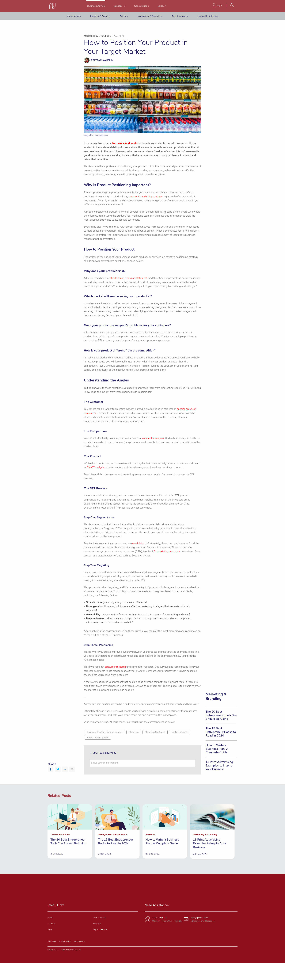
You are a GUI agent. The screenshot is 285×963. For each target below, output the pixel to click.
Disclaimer (52, 941)
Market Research (179, 732)
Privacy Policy (65, 941)
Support (162, 6)
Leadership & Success (208, 16)
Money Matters (74, 16)
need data (138, 543)
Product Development (98, 737)
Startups (124, 16)
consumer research (115, 667)
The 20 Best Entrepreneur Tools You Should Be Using (221, 715)
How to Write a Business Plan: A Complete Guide (217, 748)
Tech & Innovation (180, 16)
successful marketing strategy (145, 196)
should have (117, 278)
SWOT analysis (95, 467)
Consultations (141, 6)
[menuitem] (96, 6)
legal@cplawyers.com (199, 917)
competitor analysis (153, 438)
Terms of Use (79, 941)
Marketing (134, 732)
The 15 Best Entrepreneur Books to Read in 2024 (221, 732)
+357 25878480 (159, 917)
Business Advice (96, 6)
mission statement (137, 278)
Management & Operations (149, 16)
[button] (50, 769)
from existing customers (167, 551)
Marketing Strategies (155, 732)
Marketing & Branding (100, 16)
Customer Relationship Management (105, 732)
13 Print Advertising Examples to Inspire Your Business (219, 765)
